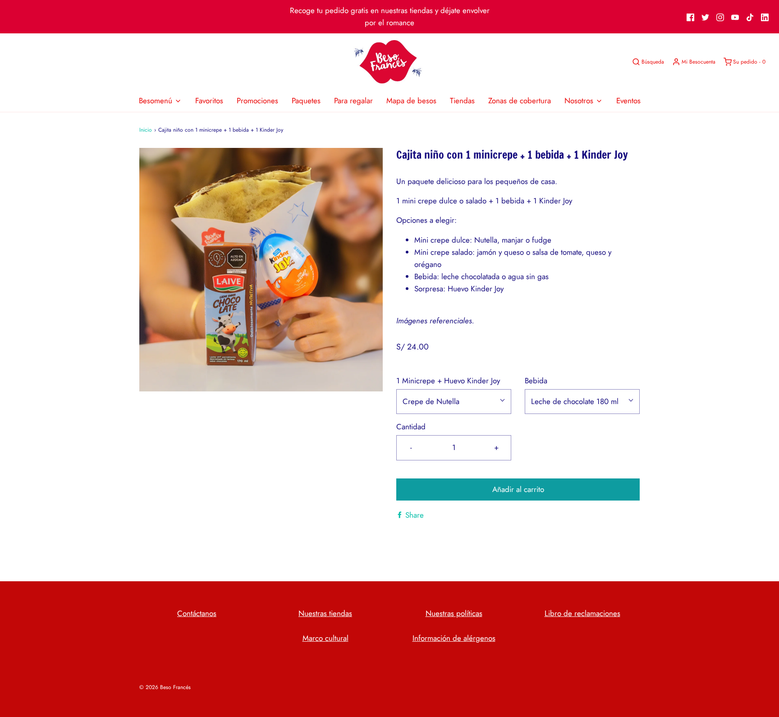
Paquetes (306, 100)
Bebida (536, 380)
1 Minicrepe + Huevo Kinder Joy (448, 380)
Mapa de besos (411, 100)
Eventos (628, 100)
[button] (453, 401)
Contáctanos (196, 613)
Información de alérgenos (453, 638)
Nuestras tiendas (325, 613)
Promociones (257, 100)
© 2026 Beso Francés (165, 687)
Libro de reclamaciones (582, 613)
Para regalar (353, 100)
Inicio (145, 130)
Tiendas (462, 100)
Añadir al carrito (518, 489)
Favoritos (209, 100)
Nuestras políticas (454, 613)
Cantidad (411, 426)
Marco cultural (325, 638)
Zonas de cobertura (519, 100)
